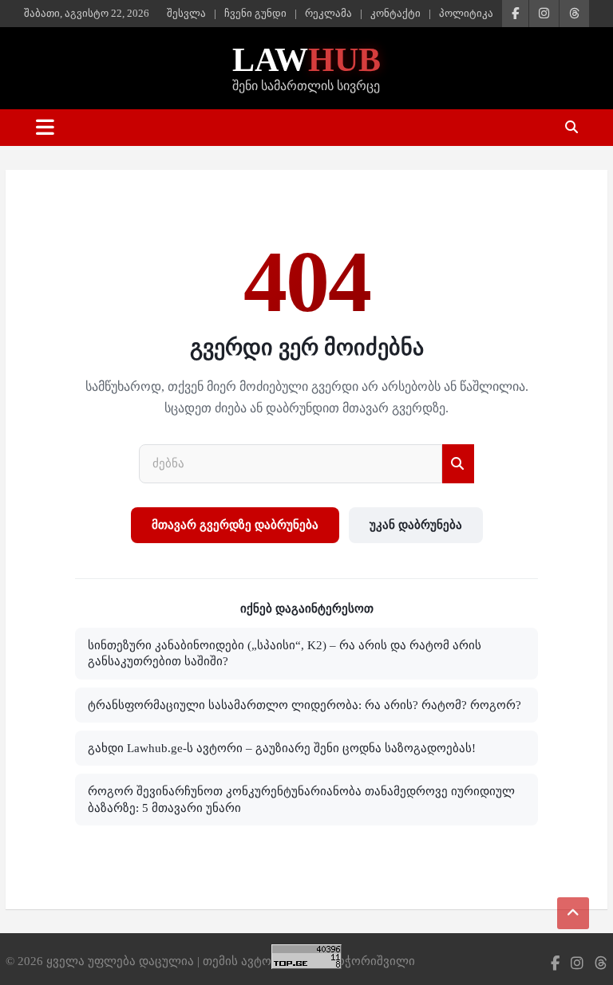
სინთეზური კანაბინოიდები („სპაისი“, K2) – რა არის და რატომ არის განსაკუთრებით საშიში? (284, 653)
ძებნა (458, 463)
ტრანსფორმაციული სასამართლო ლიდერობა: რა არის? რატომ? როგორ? (304, 705)
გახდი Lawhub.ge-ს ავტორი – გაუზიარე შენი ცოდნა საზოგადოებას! (282, 748)
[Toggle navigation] (45, 127)
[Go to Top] (573, 913)
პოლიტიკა (466, 13)
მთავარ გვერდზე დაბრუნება (235, 524)
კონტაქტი (395, 13)
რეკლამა (328, 13)
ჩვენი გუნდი (255, 13)
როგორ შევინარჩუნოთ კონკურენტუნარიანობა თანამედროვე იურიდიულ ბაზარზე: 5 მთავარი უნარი (301, 799)
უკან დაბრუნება (416, 524)
